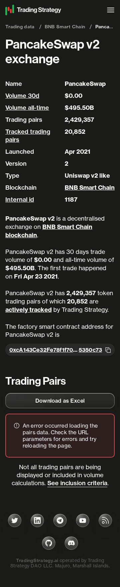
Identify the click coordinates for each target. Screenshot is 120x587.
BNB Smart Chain (90, 187)
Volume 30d (22, 95)
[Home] (52, 10)
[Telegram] (60, 520)
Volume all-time (27, 107)
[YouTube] (82, 520)
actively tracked (28, 309)
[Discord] (71, 543)
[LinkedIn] (37, 520)
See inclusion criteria (77, 483)
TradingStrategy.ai (37, 560)
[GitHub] (48, 543)
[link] (60, 400)
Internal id (19, 199)
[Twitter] (14, 520)
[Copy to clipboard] (108, 349)
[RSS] (105, 520)
